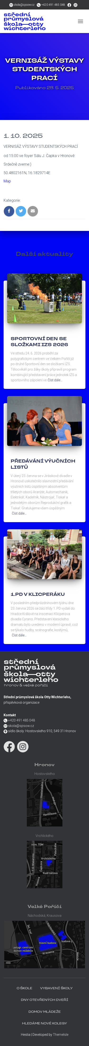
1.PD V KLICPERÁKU (38, 595)
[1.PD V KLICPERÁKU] (44, 554)
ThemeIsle (60, 1034)
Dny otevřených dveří (44, 1000)
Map (7, 181)
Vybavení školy (56, 988)
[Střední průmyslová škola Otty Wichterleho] (39, 21)
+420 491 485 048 (53, 4)
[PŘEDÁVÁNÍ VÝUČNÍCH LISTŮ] (44, 421)
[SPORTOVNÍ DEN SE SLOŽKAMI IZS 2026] (44, 298)
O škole (24, 988)
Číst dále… (55, 380)
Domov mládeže (44, 1012)
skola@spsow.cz (24, 4)
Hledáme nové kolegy (44, 1023)
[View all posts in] (11, 331)
